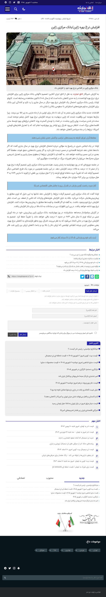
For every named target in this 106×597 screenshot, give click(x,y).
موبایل (42, 550)
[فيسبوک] (87, 277)
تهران (95, 550)
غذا (55, 550)
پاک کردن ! (12, 334)
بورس (82, 550)
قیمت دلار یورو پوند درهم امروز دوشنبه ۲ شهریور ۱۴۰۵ (76, 383)
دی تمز (88, 592)
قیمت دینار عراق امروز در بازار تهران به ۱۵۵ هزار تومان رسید (75, 403)
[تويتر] (14, 2)
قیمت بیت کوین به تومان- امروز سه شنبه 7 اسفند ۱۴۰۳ (73, 461)
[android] (18, 568)
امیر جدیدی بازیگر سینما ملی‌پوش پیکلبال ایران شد (78, 376)
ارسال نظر (23, 334)
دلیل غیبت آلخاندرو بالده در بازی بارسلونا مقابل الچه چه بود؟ (74, 390)
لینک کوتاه (38, 276)
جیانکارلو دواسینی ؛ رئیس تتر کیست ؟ (83, 349)
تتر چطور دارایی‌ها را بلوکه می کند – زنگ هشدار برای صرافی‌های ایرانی (68, 455)
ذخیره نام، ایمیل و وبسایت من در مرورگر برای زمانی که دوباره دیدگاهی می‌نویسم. (66, 333)
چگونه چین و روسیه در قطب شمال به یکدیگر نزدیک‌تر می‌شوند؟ (77, 266)
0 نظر (19, 18)
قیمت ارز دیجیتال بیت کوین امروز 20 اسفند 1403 (75, 449)
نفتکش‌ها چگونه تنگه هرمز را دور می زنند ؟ (84, 254)
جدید (81, 478)
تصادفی (21, 478)
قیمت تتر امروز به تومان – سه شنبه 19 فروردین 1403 (74, 432)
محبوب (49, 478)
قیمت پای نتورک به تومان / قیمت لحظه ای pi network (73, 467)
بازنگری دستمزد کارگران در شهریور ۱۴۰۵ (82, 369)
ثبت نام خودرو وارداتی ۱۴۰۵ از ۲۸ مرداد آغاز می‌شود (81, 262)
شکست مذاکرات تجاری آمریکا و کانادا (86, 258)
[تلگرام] (5, 2)
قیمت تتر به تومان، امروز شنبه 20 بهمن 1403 (77, 426)
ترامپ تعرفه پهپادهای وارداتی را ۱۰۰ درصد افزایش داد (80, 270)
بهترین (67, 550)
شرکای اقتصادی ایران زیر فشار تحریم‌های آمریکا (79, 410)
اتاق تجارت (78, 94)
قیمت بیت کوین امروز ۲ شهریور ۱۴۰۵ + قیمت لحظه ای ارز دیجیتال (71, 356)
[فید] (18, 2)
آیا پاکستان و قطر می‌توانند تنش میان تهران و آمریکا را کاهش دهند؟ (71, 396)
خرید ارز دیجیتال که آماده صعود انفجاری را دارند (76, 438)
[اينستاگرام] (9, 2)
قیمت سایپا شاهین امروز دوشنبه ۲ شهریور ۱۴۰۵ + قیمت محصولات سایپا (69, 362)
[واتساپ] (97, 277)
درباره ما (98, 2)
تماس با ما (90, 2)
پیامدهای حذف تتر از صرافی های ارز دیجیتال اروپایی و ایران (72, 443)
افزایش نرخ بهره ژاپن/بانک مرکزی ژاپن (75, 27)
